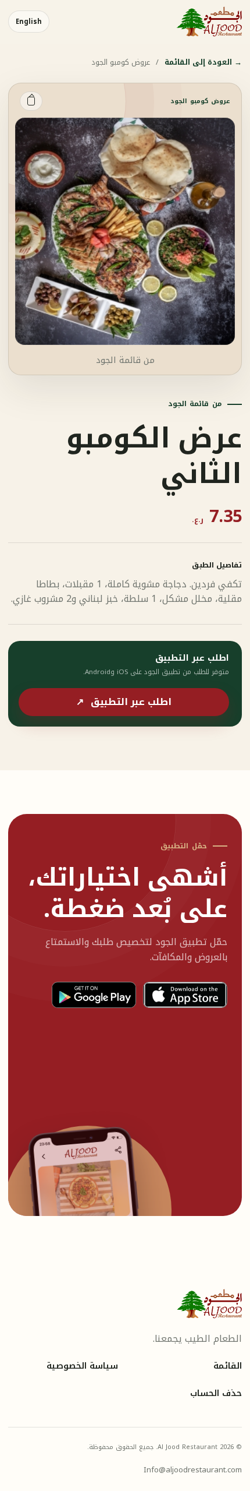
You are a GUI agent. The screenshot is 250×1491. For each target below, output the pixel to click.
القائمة (227, 1366)
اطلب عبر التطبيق (124, 702)
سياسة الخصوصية (82, 1366)
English (29, 21)
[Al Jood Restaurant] (209, 21)
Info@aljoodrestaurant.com (193, 1470)
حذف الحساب (216, 1394)
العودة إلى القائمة (203, 62)
